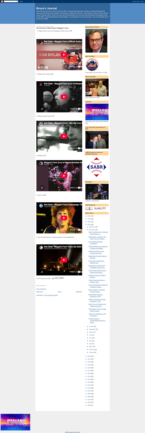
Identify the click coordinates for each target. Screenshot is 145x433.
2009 (89, 393)
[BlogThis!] (57, 278)
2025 (89, 219)
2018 (89, 368)
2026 (89, 216)
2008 (89, 396)
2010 (89, 391)
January (91, 352)
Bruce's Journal (46, 8)
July (90, 335)
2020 (89, 362)
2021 (89, 359)
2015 (89, 376)
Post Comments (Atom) (51, 295)
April (90, 343)
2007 (89, 399)
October (91, 326)
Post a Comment (41, 289)
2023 (89, 224)
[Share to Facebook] (61, 278)
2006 (89, 402)
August (91, 332)
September (92, 329)
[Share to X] (59, 278)
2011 (89, 388)
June (90, 338)
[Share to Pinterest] (63, 278)
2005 (89, 405)
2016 (89, 373)
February (91, 349)
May (90, 341)
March (91, 346)
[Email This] (55, 278)
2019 (89, 365)
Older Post (79, 291)
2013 (89, 382)
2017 (89, 370)
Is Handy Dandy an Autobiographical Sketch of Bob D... (97, 320)
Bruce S (44, 278)
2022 (89, 356)
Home (59, 291)
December (92, 227)
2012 (89, 385)
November (92, 230)
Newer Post (39, 291)
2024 (89, 222)
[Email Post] (52, 278)
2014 (89, 379)
